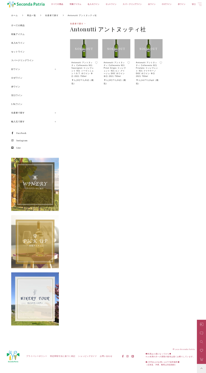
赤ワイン (181, 4)
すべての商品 (57, 4)
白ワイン (152, 4)
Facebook (21, 133)
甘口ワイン (16, 95)
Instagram (21, 140)
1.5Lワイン (16, 104)
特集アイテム (75, 4)
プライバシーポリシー (36, 356)
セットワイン (111, 4)
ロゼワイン (167, 4)
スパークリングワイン (132, 4)
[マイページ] (201, 324)
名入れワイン (93, 4)
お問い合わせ (106, 356)
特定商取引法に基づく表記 (62, 356)
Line (18, 147)
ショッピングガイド (87, 356)
